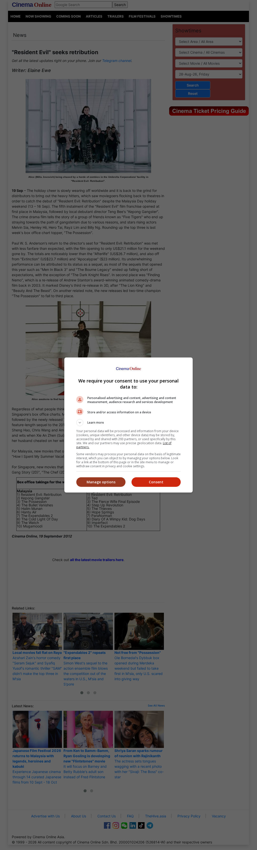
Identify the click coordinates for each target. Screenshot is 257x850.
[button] (128, 422)
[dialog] (128, 425)
